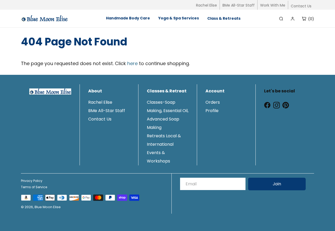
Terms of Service (34, 187)
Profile (212, 111)
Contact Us (301, 6)
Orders (212, 102)
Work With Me (272, 5)
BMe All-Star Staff (238, 5)
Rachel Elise (206, 5)
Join (277, 184)
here (132, 63)
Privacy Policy (31, 180)
